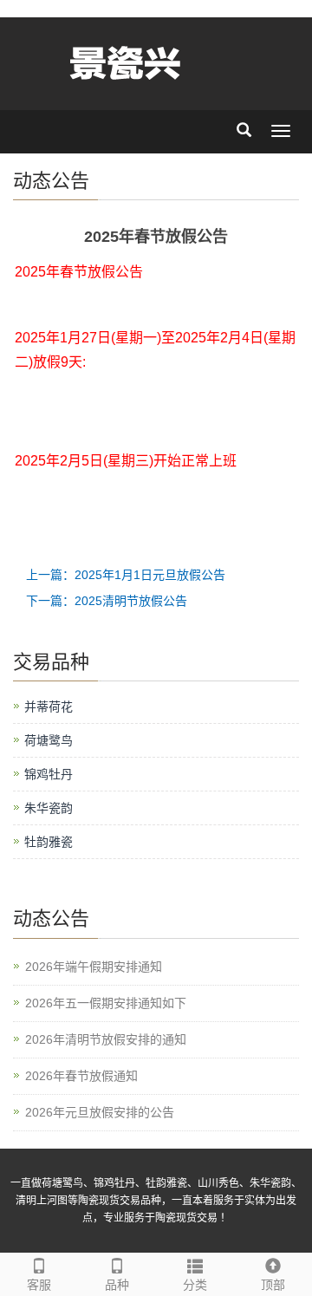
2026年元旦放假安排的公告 (99, 1112)
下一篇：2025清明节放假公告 (106, 601)
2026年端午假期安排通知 (93, 967)
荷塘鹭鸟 (48, 740)
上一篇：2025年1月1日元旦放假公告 (125, 575)
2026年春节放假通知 (81, 1076)
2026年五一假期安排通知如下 (105, 1003)
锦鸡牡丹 (48, 774)
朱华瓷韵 (48, 808)
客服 (39, 1285)
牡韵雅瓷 (48, 842)
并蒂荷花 (48, 706)
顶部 (273, 1285)
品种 (117, 1285)
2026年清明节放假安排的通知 (105, 1039)
